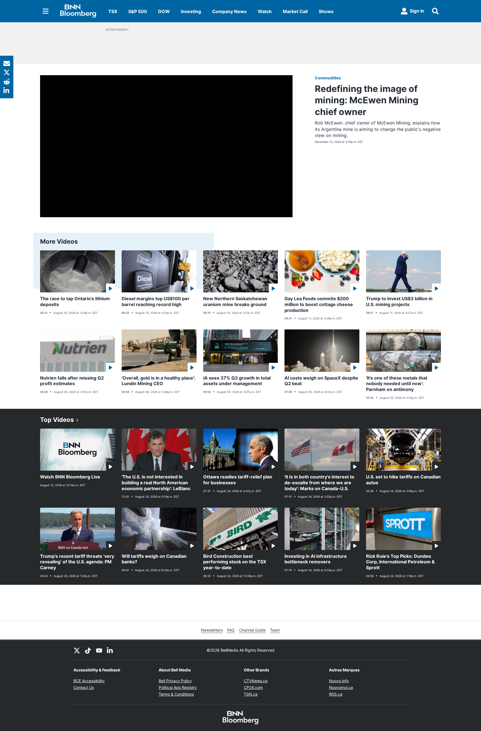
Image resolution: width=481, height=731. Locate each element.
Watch (265, 11)
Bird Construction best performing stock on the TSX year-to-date (234, 562)
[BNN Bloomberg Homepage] (78, 11)
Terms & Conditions (176, 694)
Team (275, 630)
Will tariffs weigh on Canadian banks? (154, 559)
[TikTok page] (88, 650)
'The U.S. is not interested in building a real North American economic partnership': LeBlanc (156, 482)
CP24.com (253, 687)
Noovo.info (339, 680)
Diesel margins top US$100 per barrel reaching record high (156, 301)
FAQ (231, 630)
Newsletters (212, 630)
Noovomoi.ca (341, 687)
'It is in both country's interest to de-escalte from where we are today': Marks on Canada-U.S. (319, 482)
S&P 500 (137, 11)
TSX (112, 11)
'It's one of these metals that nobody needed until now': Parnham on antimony (396, 383)
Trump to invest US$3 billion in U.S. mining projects (399, 301)
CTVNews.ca (256, 680)
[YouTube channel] (99, 650)
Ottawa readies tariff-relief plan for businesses (237, 479)
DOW (164, 11)
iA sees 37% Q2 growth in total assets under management (237, 381)
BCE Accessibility (89, 680)
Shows (326, 11)
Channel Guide (252, 630)
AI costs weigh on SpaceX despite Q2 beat (321, 381)
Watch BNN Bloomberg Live (70, 477)
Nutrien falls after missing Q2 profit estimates (72, 381)
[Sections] (45, 11)
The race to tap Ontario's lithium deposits (75, 301)
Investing (191, 11)
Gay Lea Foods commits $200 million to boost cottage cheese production (318, 304)
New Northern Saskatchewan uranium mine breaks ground (235, 301)
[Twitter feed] (76, 650)
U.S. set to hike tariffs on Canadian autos (403, 479)
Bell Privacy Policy (175, 680)
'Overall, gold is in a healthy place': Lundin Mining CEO (158, 381)
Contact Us (83, 687)
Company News (229, 11)
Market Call (295, 11)
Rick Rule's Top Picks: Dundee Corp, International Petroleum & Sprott (400, 562)
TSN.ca (250, 694)
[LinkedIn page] (110, 650)
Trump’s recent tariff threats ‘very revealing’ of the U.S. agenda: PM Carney (77, 562)
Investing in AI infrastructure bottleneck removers (315, 559)
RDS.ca (335, 694)
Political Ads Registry (178, 687)
